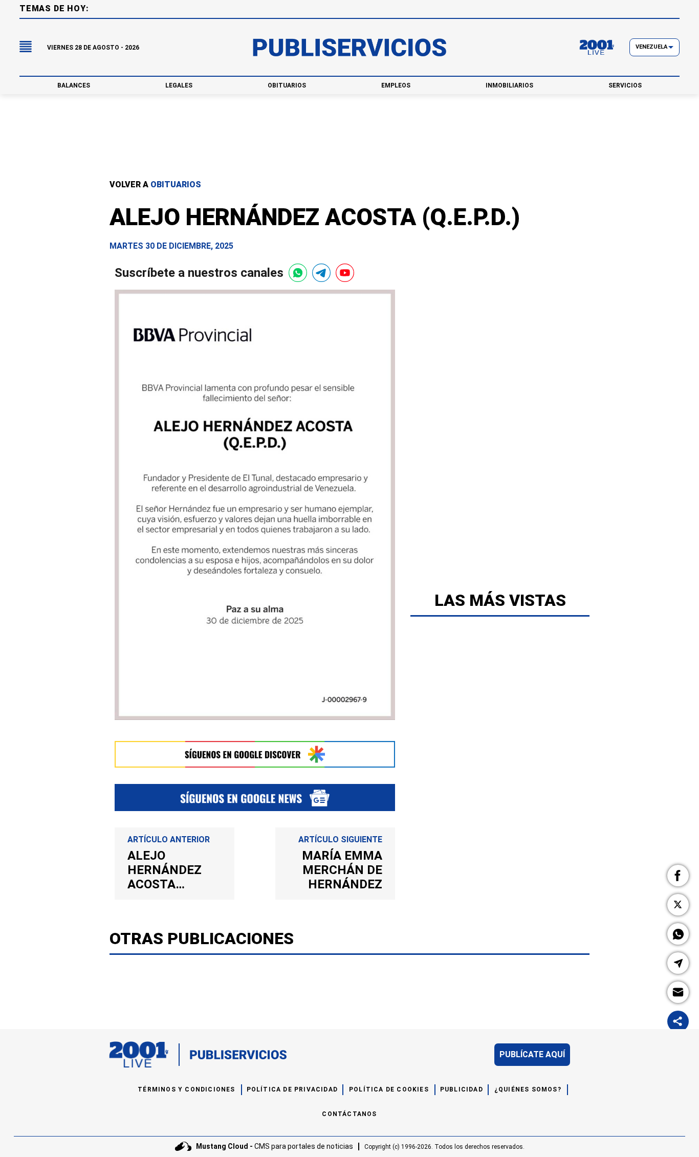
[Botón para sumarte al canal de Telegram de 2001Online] (321, 273)
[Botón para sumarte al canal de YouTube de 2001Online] (345, 273)
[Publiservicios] (349, 47)
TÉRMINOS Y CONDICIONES (186, 1089)
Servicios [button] (625, 85)
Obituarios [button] (287, 85)
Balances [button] (73, 85)
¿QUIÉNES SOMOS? (527, 1089)
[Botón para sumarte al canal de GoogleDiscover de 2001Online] (255, 754)
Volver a (155, 184)
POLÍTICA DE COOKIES (389, 1089)
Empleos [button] (395, 85)
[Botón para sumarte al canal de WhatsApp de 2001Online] (298, 273)
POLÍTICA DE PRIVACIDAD (292, 1089)
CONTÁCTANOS (349, 1114)
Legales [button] (178, 85)
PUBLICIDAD (461, 1089)
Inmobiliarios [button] (509, 85)
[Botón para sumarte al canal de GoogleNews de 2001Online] (255, 797)
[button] (678, 875)
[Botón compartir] (678, 1021)
